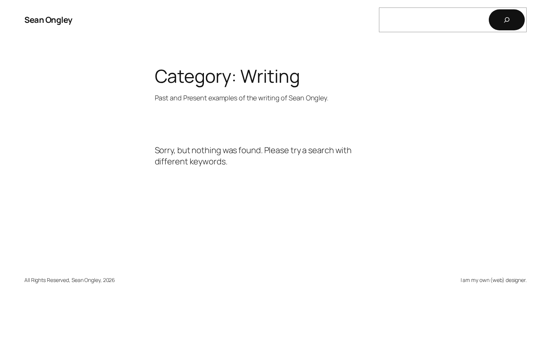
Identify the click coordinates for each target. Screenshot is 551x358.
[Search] (507, 19)
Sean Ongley (48, 19)
